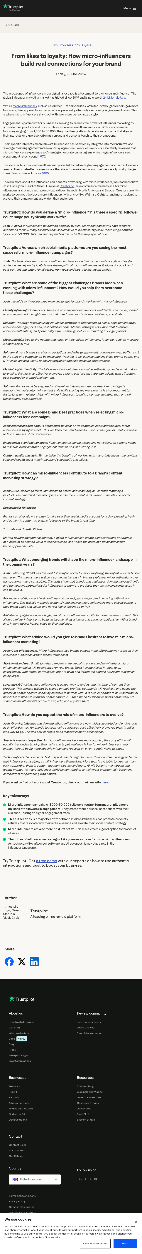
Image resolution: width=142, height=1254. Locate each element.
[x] (90, 1179)
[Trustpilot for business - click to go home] (13, 8)
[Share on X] (21, 962)
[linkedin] (80, 1179)
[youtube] (96, 1179)
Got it (125, 1243)
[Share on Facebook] (9, 962)
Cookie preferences (95, 1243)
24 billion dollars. (114, 97)
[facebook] (85, 1179)
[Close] (136, 1222)
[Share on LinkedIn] (34, 962)
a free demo (46, 861)
